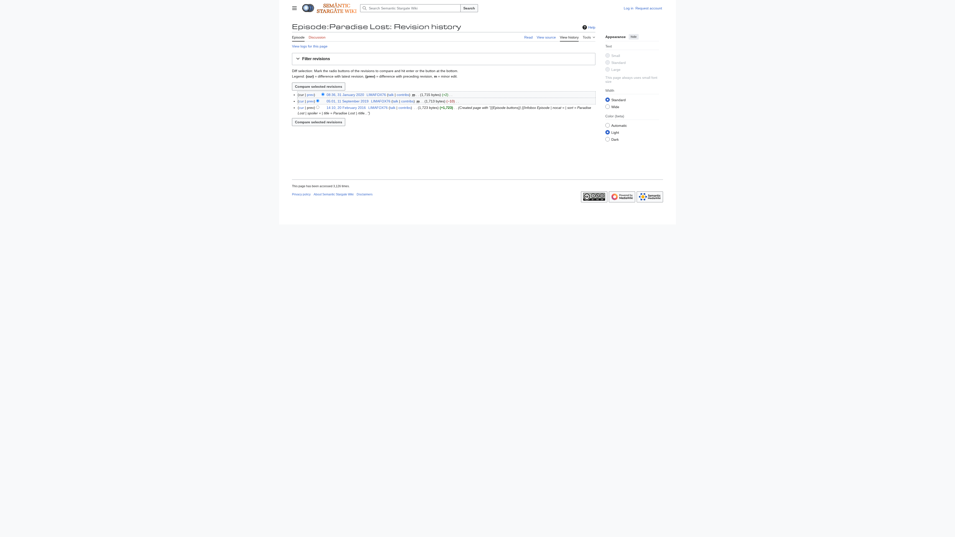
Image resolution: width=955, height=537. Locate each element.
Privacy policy (301, 194)
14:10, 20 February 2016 (346, 108)
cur (301, 101)
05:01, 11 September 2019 (348, 101)
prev (310, 95)
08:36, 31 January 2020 (345, 95)
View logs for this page (310, 46)
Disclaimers (365, 194)
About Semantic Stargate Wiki (334, 194)
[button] (294, 8)
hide (634, 37)
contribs (403, 95)
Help (591, 27)
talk (391, 95)
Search (469, 8)
